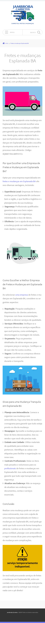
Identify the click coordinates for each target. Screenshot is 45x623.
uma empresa (21, 294)
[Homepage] (22, 15)
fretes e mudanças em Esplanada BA (19, 181)
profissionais (10, 468)
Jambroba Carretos (12, 612)
